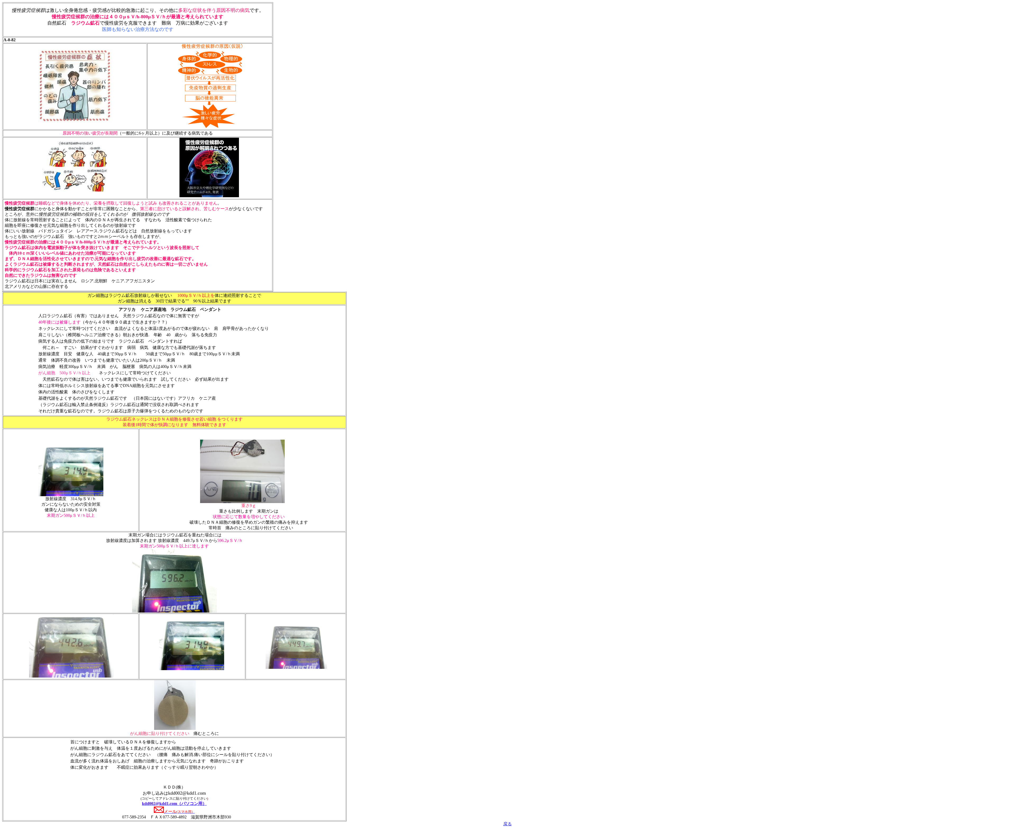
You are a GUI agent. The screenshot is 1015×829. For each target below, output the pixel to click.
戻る (507, 824)
